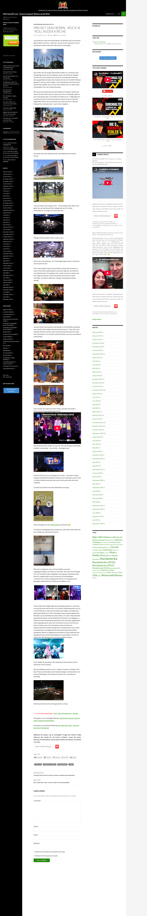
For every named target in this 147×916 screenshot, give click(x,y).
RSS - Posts (6, 375)
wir (119, 14)
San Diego (110, 570)
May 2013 (95, 462)
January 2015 (96, 419)
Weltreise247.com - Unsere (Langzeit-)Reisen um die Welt (26, 14)
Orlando (104, 570)
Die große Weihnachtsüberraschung (104, 312)
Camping (96, 542)
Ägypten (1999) (7, 309)
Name (36, 826)
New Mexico (96, 559)
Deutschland (119, 544)
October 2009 (96, 473)
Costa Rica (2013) (114, 542)
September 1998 (97, 523)
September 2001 (97, 505)
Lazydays (106, 552)
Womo (118, 575)
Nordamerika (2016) (100, 568)
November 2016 (97, 347)
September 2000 (97, 509)
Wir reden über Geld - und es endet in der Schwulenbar (52, 781)
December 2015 (97, 379)
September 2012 (97, 469)
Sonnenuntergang (97, 572)
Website (37, 843)
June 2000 (95, 513)
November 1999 (97, 516)
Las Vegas (100, 553)
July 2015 (95, 397)
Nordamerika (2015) (103, 565)
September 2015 (97, 390)
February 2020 (96, 332)
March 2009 (96, 477)
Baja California (99, 537)
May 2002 (95, 502)
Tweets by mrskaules (99, 42)
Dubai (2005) (6, 332)
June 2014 (95, 444)
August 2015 (96, 393)
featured (108, 547)
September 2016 (97, 354)
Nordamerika (62, 764)
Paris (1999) (6, 345)
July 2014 (95, 440)
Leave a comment (61, 35)
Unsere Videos (102, 154)
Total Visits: (6, 55)
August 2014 (96, 437)
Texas (71, 764)
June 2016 (95, 365)
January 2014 (96, 451)
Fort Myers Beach (97, 550)
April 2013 (95, 466)
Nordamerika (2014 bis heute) (44, 24)
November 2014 (97, 426)
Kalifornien (108, 550)
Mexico (113, 552)
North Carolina (96, 570)
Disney (94, 547)
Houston (38, 764)
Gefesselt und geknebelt (9, 108)
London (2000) (7, 336)
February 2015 (96, 415)
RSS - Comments (7, 377)
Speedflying (6, 350)
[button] (110, 96)
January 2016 (96, 375)
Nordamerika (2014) (103, 562)
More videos (97, 319)
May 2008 (95, 484)
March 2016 (96, 372)
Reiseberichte (110, 14)
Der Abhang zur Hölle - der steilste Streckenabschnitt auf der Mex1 (11, 83)
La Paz (94, 553)
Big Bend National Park (100, 540)
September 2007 (97, 487)
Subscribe (109, 91)
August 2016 (96, 357)
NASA (109, 555)
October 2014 (96, 430)
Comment (37, 801)
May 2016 (95, 368)
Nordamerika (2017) (114, 568)
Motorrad (104, 555)
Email (36, 835)
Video (99, 575)
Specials (5, 348)
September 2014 (97, 433)
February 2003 (96, 498)
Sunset (104, 572)
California (118, 540)
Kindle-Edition (55, 525)
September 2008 (97, 480)
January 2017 (96, 339)
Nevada (115, 555)
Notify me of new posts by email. (46, 856)
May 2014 (95, 448)
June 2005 (95, 491)
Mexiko (96, 555)
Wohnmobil (107, 575)
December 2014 (97, 422)
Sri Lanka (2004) (7, 353)
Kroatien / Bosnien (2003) (10, 334)
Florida (114, 547)
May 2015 (95, 404)
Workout (94, 578)
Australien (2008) (7, 312)
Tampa (108, 572)
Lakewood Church (50, 764)
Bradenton (111, 540)
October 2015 (96, 386)
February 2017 (96, 336)
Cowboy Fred (97, 544)
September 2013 (97, 458)
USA (94, 575)
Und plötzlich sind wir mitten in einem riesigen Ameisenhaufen (54, 774)
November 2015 (97, 383)
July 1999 (95, 520)
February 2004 (96, 495)
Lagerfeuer (116, 550)
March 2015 (96, 412)
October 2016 (96, 350)
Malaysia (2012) (7, 339)
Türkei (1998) (6, 355)
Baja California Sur (114, 537)
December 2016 (97, 343)
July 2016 (95, 361)
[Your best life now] (43, 506)
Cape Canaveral (104, 542)
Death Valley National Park (109, 544)
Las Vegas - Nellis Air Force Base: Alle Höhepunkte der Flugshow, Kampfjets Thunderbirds (104, 223)
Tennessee (114, 572)
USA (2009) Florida (8, 368)
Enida (50, 35)
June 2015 (95, 401)
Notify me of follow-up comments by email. (50, 852)
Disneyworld (101, 547)
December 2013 (97, 455)
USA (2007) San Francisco (10, 366)
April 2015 (95, 408)
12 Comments (113, 314)
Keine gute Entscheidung (9, 72)
